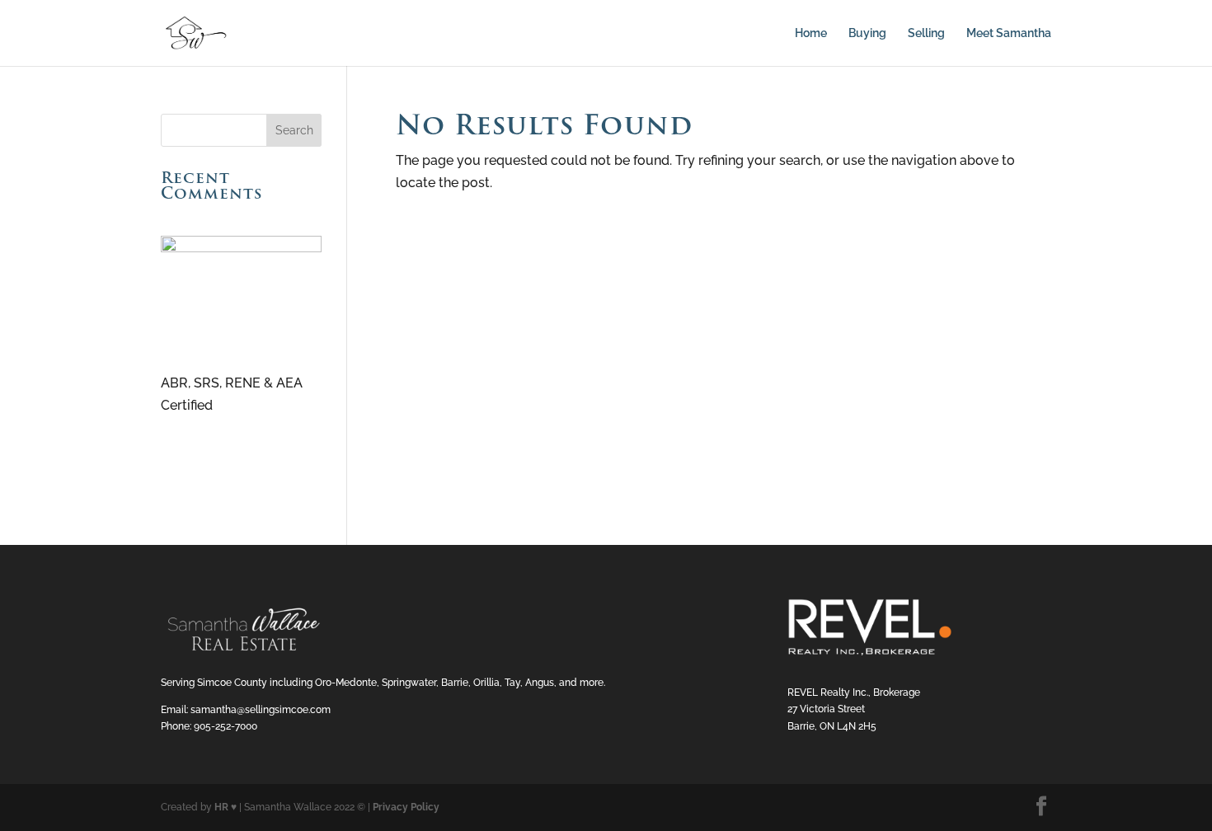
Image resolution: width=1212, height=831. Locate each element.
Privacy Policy (406, 807)
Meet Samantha (1008, 33)
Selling (926, 33)
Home (811, 33)
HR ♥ (225, 807)
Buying (867, 33)
